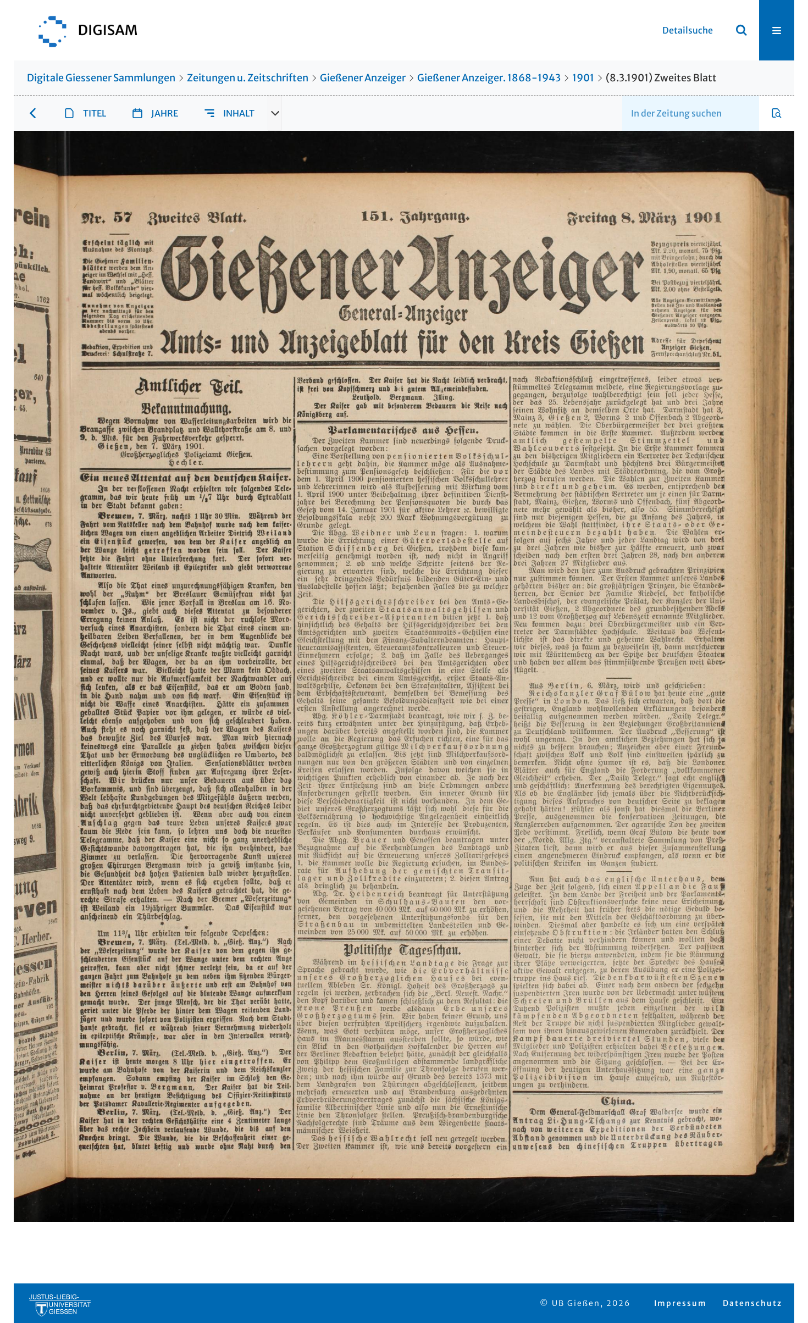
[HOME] (82, 30)
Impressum (680, 1303)
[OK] (741, 30)
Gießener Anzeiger (363, 77)
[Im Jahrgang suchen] (776, 113)
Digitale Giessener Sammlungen (101, 77)
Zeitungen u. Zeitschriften (247, 77)
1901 (583, 77)
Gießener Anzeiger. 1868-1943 (489, 77)
